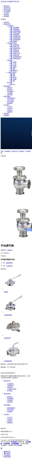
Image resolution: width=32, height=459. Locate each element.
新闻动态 (6, 14)
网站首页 (6, 6)
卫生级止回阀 (16, 32)
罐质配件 (15, 70)
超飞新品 (9, 82)
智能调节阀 (9, 263)
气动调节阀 (9, 266)
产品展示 (8, 453)
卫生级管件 (10, 385)
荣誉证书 (9, 87)
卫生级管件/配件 (12, 43)
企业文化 (9, 108)
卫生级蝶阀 (15, 27)
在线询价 (3, 19)
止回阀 (14, 79)
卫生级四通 (15, 51)
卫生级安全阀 (16, 38)
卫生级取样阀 (16, 39)
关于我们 (6, 13)
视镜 (13, 69)
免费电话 (8, 455)
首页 (2, 151)
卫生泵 (14, 65)
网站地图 (19, 445)
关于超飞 (9, 106)
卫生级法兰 (15, 50)
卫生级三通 (15, 46)
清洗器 (14, 67)
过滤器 (14, 62)
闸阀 (13, 74)
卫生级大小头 (16, 53)
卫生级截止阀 (16, 36)
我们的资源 (7, 9)
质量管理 (9, 112)
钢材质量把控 (11, 98)
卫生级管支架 (16, 48)
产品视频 (9, 93)
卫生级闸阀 (15, 34)
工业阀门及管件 (11, 72)
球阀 (13, 75)
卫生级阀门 (10, 25)
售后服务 (9, 103)
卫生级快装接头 (17, 56)
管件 (13, 81)
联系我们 (6, 16)
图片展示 (9, 89)
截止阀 (14, 77)
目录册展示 (10, 91)
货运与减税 (10, 101)
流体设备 (9, 60)
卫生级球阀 (15, 29)
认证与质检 (10, 100)
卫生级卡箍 (15, 55)
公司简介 (9, 110)
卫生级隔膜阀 (16, 31)
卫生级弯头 (15, 44)
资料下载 (9, 94)
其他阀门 (15, 41)
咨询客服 (8, 456)
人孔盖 (14, 63)
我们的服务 (7, 11)
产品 (13, 84)
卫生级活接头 (16, 58)
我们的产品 (7, 7)
